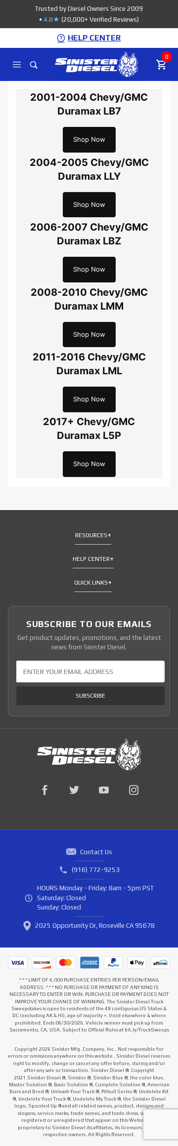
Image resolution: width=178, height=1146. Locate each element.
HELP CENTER (94, 37)
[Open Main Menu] (16, 64)
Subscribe (90, 695)
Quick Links (91, 582)
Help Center (91, 558)
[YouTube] (104, 790)
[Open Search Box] (34, 64)
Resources (91, 535)
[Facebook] (44, 790)
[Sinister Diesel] (96, 64)
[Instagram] (133, 790)
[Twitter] (74, 790)
